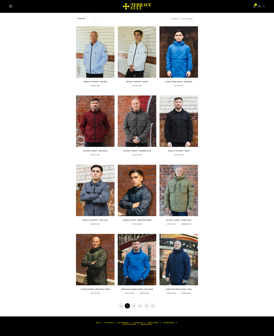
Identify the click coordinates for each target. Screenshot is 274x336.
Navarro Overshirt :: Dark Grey (95, 220)
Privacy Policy (153, 322)
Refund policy (146, 324)
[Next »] (153, 305)
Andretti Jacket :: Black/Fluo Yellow (95, 289)
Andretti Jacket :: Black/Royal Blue (137, 220)
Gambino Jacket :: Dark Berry (95, 151)
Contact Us (138, 322)
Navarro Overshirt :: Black (178, 151)
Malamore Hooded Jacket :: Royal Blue (137, 289)
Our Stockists (123, 322)
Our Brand (108, 322)
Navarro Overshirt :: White (137, 81)
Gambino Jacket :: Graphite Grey (137, 151)
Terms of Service (129, 324)
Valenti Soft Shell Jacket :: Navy (179, 289)
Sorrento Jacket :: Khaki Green (179, 220)
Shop (98, 322)
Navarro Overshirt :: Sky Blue (95, 81)
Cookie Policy (168, 322)
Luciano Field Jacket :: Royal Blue (178, 81)
